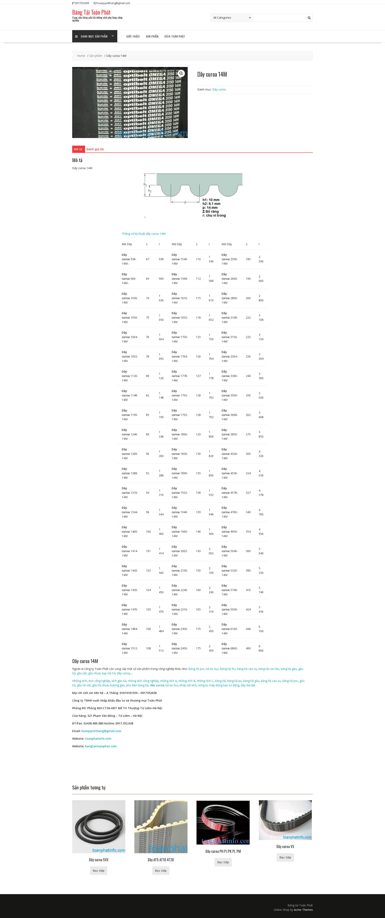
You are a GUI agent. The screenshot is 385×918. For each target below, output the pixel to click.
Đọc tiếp (98, 870)
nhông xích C (205, 681)
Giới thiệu (133, 36)
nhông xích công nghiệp (143, 681)
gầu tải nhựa (100, 685)
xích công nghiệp (99, 681)
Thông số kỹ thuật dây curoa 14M (143, 234)
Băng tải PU (227, 669)
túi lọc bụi (212, 669)
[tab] (78, 149)
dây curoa (123, 673)
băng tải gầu (289, 669)
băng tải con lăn (268, 669)
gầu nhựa (94, 673)
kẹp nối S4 (108, 673)
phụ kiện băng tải (137, 685)
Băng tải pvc (196, 669)
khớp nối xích (188, 685)
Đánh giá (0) (95, 149)
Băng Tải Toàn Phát (91, 12)
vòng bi (203, 685)
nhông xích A (168, 681)
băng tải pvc (290, 681)
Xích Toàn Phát (174, 36)
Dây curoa (219, 89)
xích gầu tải (119, 681)
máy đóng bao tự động (224, 685)
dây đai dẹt (248, 685)
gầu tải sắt (84, 685)
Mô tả (78, 149)
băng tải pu (234, 681)
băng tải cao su (247, 669)
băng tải (220, 681)
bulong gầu (117, 685)
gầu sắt (81, 673)
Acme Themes (303, 910)
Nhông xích (79, 681)
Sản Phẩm (152, 36)
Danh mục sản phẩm (94, 36)
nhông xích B (186, 681)
